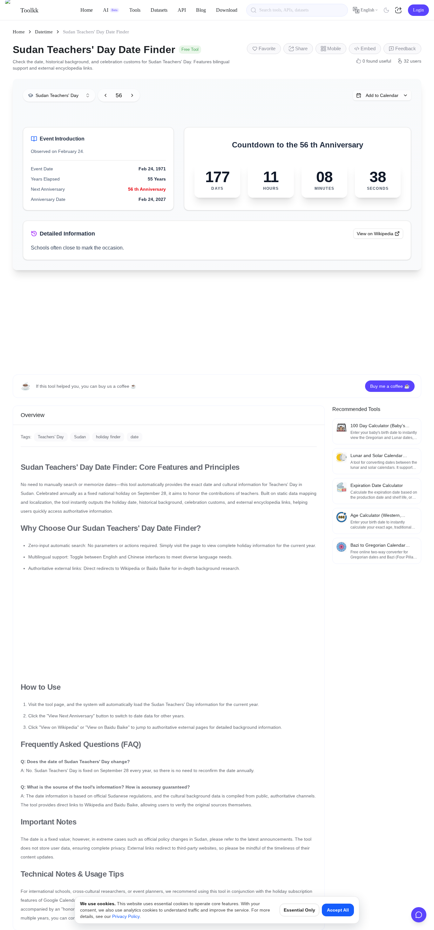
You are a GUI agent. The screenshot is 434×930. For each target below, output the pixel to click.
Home (86, 10)
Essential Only (299, 910)
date (135, 436)
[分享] (399, 10)
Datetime (44, 31)
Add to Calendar (382, 95)
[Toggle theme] (386, 10)
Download (226, 10)
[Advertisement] (217, 322)
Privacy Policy (126, 916)
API (182, 10)
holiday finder (108, 436)
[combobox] (59, 95)
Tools (134, 10)
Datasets (159, 10)
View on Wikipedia (375, 233)
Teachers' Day (51, 436)
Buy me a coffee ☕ (390, 386)
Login (418, 10)
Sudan (80, 436)
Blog (201, 10)
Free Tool (190, 49)
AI (110, 10)
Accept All (338, 910)
